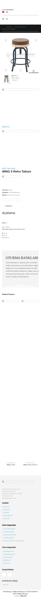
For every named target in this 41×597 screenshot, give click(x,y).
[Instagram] (10, 575)
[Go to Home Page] (2, 27)
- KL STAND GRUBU (8, 537)
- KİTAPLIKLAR (6, 560)
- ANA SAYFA (5, 507)
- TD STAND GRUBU (8, 531)
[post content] (10, 380)
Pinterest (15, 200)
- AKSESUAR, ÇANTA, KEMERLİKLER (13, 540)
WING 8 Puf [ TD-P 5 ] (30, 465)
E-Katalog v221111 (10, 581)
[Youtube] (4, 575)
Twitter (7, 200)
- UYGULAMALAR (7, 515)
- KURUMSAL (6, 509)
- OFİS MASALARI (7, 557)
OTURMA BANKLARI (14, 192)
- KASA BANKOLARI (8, 551)
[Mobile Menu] (3, 5)
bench (9, 195)
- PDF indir (5, 584)
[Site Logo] (8, 10)
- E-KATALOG (6, 518)
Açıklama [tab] (8, 206)
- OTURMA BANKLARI (8, 554)
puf (19, 195)
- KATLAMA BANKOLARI (9, 534)
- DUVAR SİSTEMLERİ (8, 529)
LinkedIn (11, 200)
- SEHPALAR (6, 563)
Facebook (3, 200)
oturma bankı (14, 195)
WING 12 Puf (11, 465)
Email (19, 200)
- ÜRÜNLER (5, 512)
